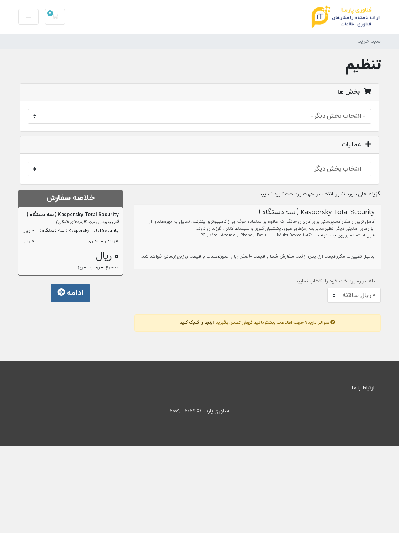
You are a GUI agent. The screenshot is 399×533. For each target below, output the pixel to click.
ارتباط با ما (363, 388)
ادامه (74, 293)
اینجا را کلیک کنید (197, 323)
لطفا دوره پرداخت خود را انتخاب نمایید (336, 281)
